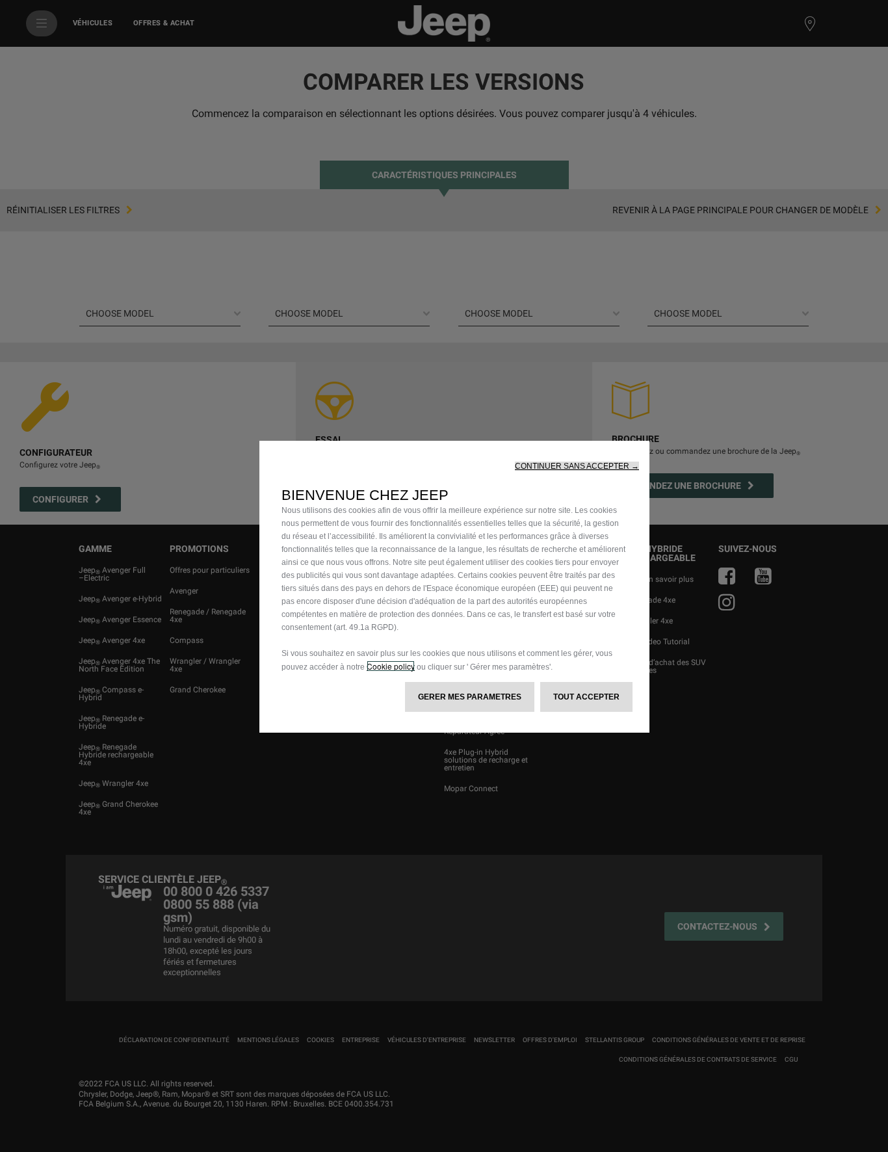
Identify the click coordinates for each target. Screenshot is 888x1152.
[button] (577, 466)
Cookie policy (391, 666)
